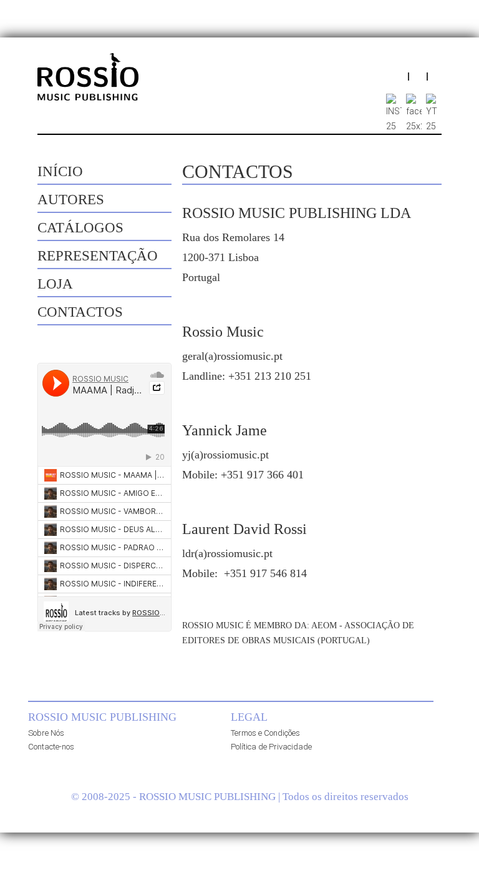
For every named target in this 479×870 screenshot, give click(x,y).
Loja (55, 284)
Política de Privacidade (271, 746)
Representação (97, 256)
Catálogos (80, 227)
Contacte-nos (51, 746)
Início (60, 171)
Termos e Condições (265, 733)
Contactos (80, 312)
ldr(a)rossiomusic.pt (227, 553)
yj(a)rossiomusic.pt (225, 454)
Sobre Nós (46, 733)
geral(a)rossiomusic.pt (232, 356)
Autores (70, 199)
